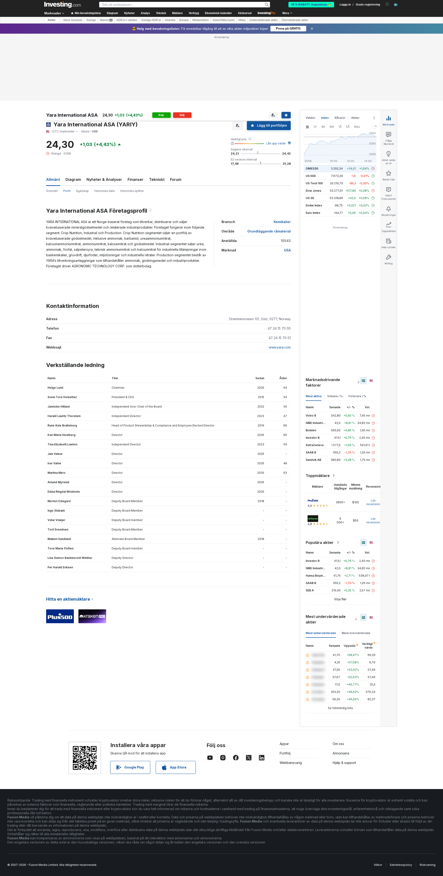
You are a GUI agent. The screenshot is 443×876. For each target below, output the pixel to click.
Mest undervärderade (321, 633)
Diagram (73, 179)
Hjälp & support (344, 763)
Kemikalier (282, 222)
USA (287, 250)
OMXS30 (312, 168)
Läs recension (373, 502)
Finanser (136, 179)
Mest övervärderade (356, 633)
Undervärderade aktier (263, 20)
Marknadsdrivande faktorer (323, 382)
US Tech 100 (314, 183)
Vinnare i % (335, 396)
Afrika (241, 20)
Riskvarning (427, 865)
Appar (284, 744)
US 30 (310, 198)
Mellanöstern (200, 20)
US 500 (311, 176)
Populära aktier (320, 542)
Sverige (91, 20)
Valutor (310, 117)
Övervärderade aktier (295, 20)
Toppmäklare (318, 475)
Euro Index (313, 213)
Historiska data (104, 191)
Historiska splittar (132, 191)
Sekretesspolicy (401, 865)
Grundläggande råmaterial (269, 231)
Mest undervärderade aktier (326, 619)
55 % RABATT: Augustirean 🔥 (311, 4)
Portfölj (285, 753)
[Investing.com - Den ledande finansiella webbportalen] (62, 4)
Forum (175, 179)
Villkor (378, 865)
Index (325, 117)
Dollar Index (314, 205)
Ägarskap (82, 191)
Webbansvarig (291, 763)
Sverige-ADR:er (151, 20)
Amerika (170, 20)
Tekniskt (157, 179)
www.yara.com (280, 347)
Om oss (338, 744)
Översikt (52, 191)
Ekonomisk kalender (218, 13)
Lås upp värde (276, 143)
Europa (184, 20)
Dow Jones (313, 190)
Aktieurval (244, 13)
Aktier (52, 20)
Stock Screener (72, 20)
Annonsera (341, 753)
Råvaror (340, 117)
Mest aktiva (313, 396)
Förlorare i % (357, 396)
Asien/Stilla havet (223, 20)
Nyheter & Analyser (104, 179)
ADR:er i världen (127, 20)
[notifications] (387, 4)
